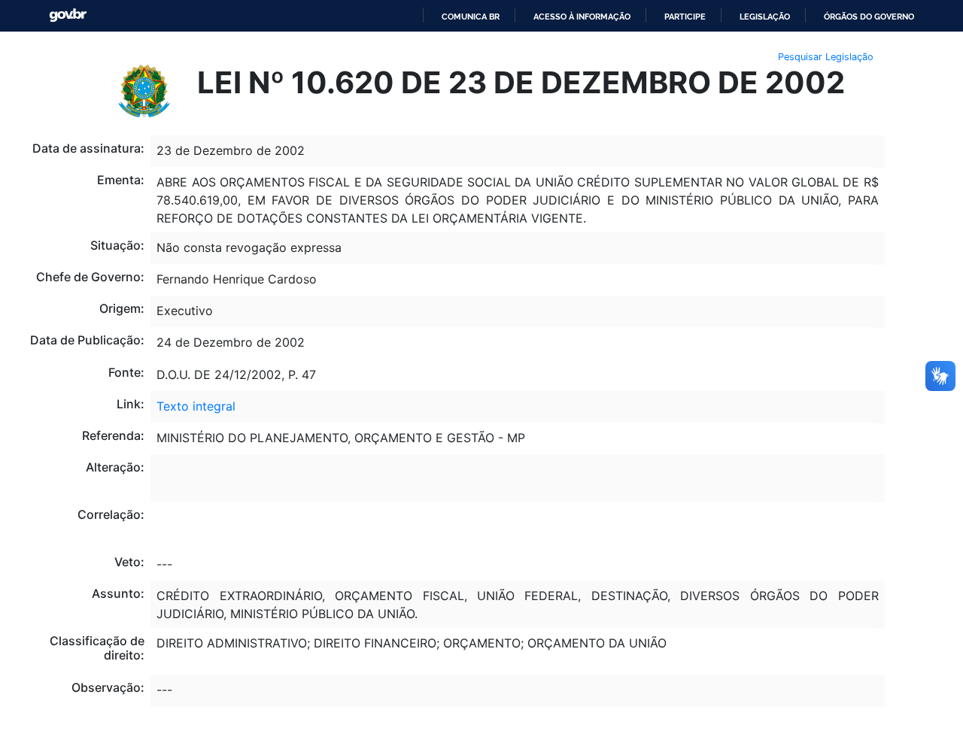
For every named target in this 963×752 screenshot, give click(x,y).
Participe (685, 16)
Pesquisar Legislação (825, 56)
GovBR (68, 15)
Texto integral (195, 406)
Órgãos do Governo (869, 16)
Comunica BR (471, 16)
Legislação (765, 16)
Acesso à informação (581, 16)
